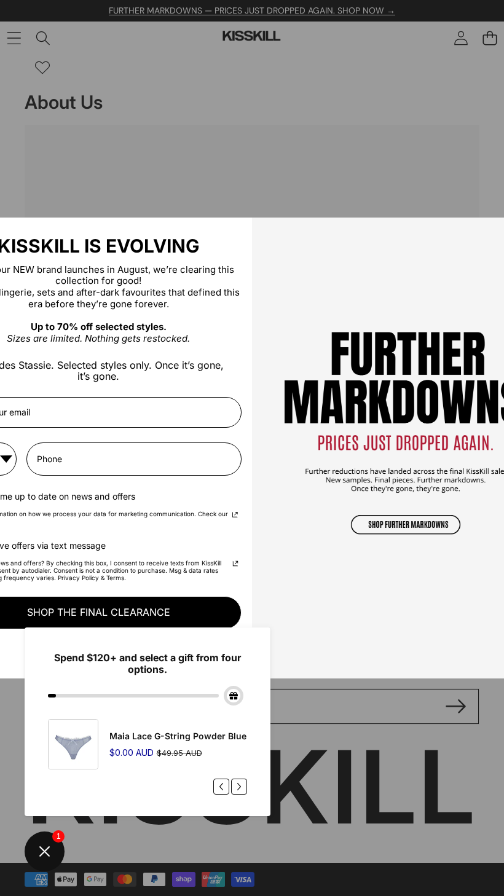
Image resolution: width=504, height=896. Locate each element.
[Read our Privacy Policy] (235, 515)
